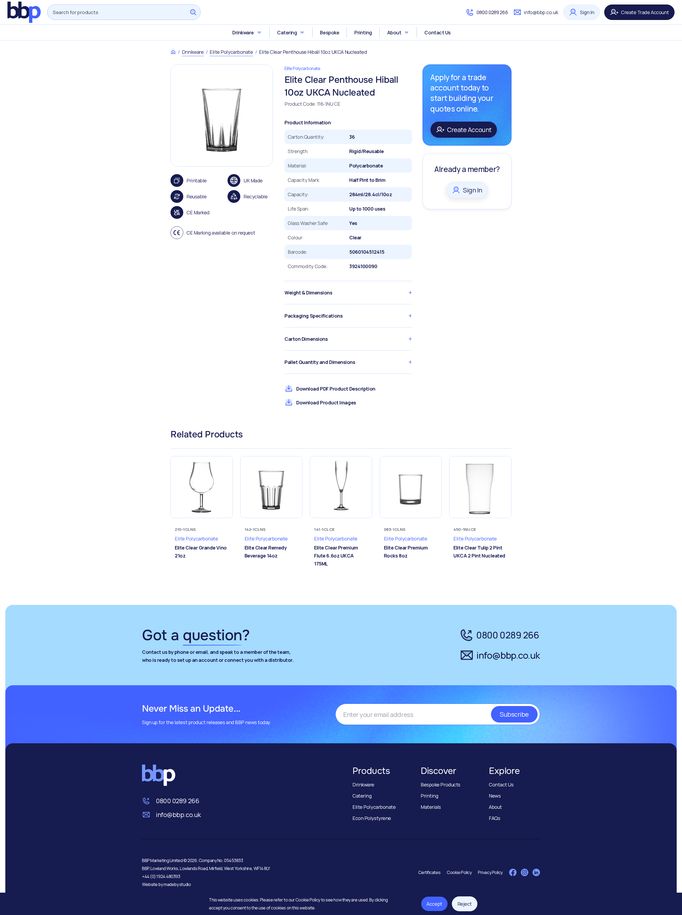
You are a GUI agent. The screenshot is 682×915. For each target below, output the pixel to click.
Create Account (469, 129)
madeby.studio (177, 884)
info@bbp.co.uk (541, 12)
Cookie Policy (308, 900)
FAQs (494, 818)
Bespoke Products (440, 784)
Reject (464, 904)
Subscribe (514, 714)
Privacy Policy (490, 872)
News (495, 796)
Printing (363, 32)
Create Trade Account (645, 12)
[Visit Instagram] (524, 872)
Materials (431, 807)
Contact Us (437, 32)
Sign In (587, 12)
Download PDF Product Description (335, 388)
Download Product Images (326, 402)
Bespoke (329, 32)
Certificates (429, 872)
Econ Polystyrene (371, 818)
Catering (287, 32)
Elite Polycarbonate (231, 52)
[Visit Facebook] (513, 872)
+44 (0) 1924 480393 (161, 876)
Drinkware (243, 32)
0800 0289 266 (492, 12)
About (394, 32)
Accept (434, 904)
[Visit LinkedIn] (536, 872)
